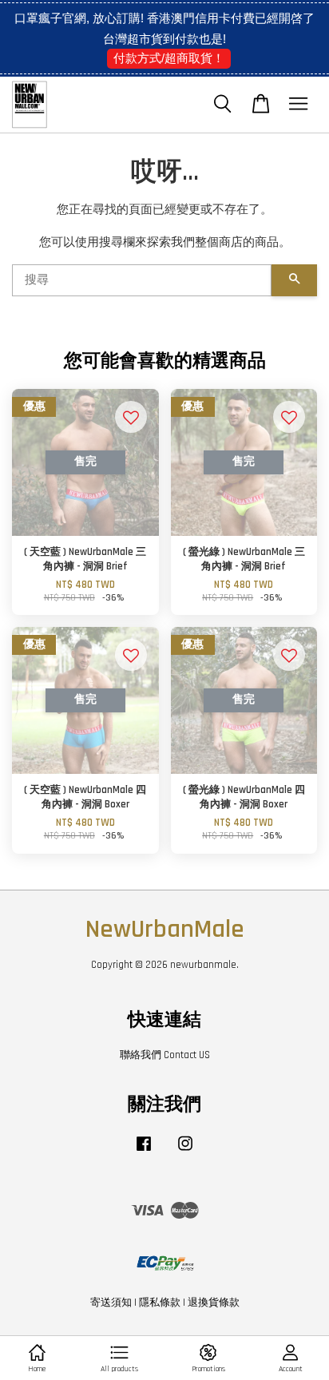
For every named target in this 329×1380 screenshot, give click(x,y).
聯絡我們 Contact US (165, 1055)
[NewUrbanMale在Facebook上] (144, 1151)
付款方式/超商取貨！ (168, 58)
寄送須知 (111, 1302)
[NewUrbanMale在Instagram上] (185, 1151)
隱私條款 (159, 1302)
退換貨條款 (214, 1302)
